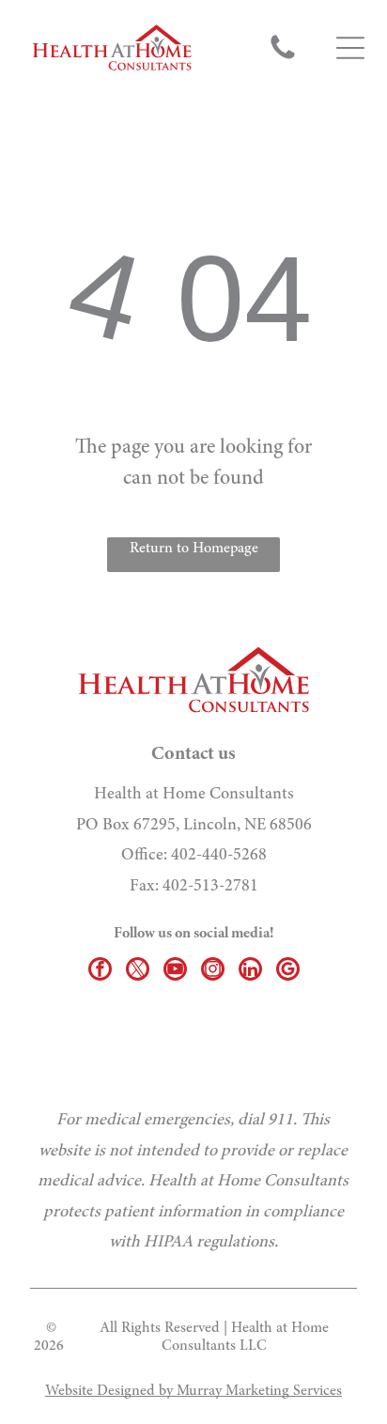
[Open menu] (350, 48)
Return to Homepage (194, 548)
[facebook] (100, 971)
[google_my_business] (288, 971)
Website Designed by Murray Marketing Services (193, 1391)
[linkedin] (250, 971)
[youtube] (175, 971)
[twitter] (137, 971)
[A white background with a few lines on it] (283, 59)
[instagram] (212, 971)
